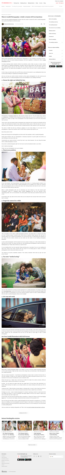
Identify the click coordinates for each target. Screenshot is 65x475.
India (52, 456)
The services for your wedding (17, 6)
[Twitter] (36, 456)
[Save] (44, 24)
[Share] (41, 24)
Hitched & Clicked (40, 112)
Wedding (3, 6)
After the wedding (52, 39)
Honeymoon (51, 36)
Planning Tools (16, 3)
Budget (50, 56)
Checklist (50, 50)
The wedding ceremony (53, 21)
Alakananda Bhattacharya (9, 24)
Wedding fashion (52, 30)
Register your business (5, 460)
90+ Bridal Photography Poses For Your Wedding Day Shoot (8, 434)
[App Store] (20, 460)
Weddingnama (41, 326)
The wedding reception (53, 42)
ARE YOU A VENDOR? (59, 1)
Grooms (40, 3)
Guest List (51, 53)
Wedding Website (52, 59)
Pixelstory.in (28, 191)
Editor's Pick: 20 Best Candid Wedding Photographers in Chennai (55, 434)
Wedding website (4, 466)
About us (3, 461)
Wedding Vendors (31, 3)
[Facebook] (34, 456)
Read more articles (32, 444)
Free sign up (61, 3)
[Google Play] (28, 460)
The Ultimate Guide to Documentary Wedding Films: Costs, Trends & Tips (24, 434)
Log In (57, 3)
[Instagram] (41, 456)
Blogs (45, 3)
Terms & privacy (4, 457)
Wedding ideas (8, 6)
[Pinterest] (39, 456)
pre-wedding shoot (7, 291)
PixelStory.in (41, 55)
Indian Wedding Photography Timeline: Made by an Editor (39, 434)
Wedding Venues (23, 3)
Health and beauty (52, 33)
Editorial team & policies (5, 463)
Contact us (3, 455)
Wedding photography (27, 6)
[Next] (63, 431)
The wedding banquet (53, 24)
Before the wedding (53, 19)
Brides (37, 3)
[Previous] (2, 431)
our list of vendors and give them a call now (36, 407)
